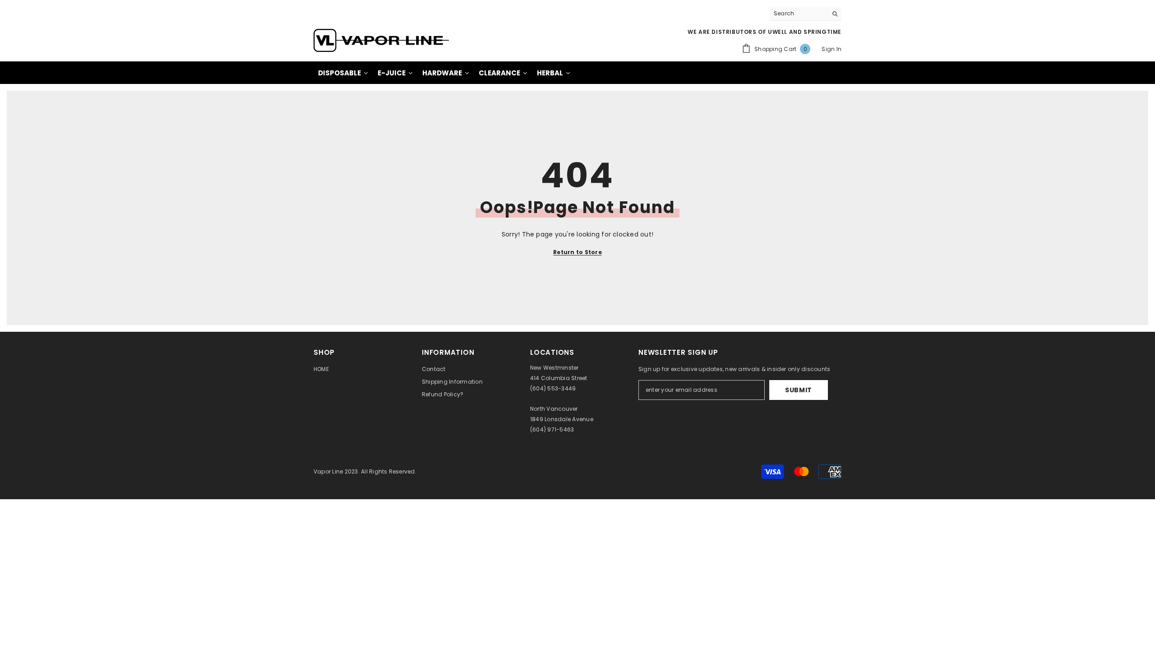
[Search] (805, 14)
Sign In (831, 49)
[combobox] (798, 13)
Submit (798, 390)
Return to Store (577, 252)
